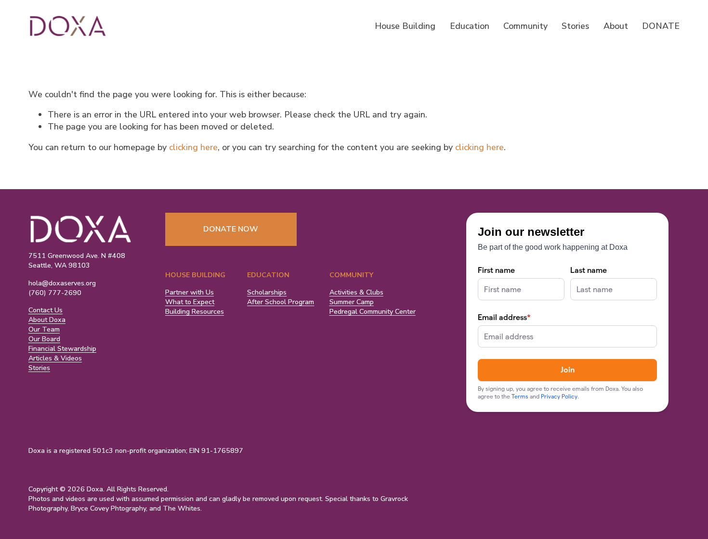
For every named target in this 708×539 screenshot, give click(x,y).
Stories (575, 26)
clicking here (193, 147)
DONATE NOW (230, 229)
